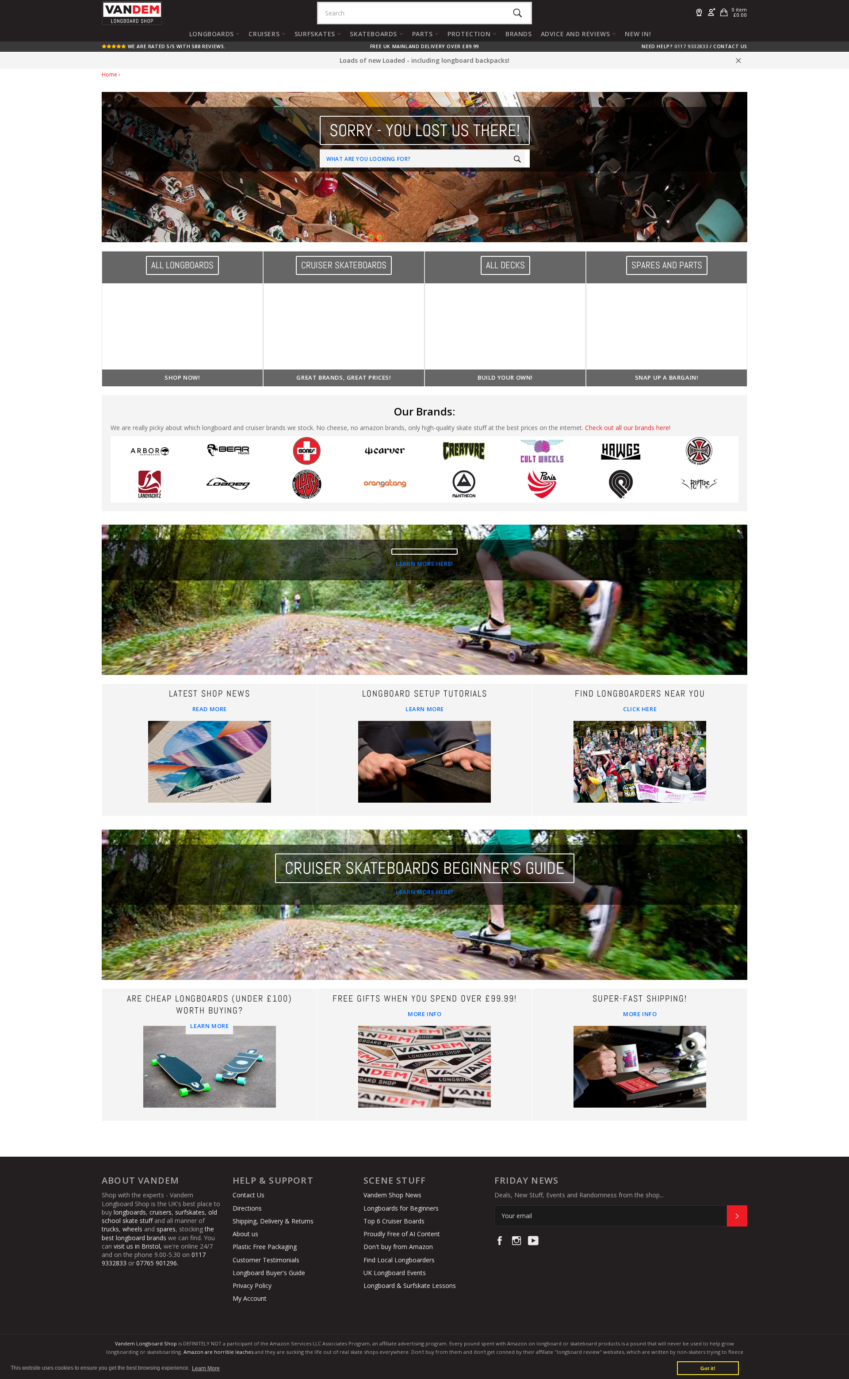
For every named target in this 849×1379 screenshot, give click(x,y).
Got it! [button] (707, 1368)
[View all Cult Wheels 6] (542, 452)
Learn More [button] (206, 1368)
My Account (250, 1298)
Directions (247, 1208)
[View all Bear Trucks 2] (228, 452)
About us (245, 1234)
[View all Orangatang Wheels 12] (385, 486)
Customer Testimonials (266, 1260)
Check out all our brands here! (627, 427)
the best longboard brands (158, 1233)
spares (166, 1229)
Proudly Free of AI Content (401, 1234)
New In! (638, 34)
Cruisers (265, 34)
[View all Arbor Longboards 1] (150, 452)
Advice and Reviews (576, 34)
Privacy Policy (252, 1285)
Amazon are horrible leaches (218, 1352)
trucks (110, 1229)
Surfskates (315, 34)
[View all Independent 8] (699, 452)
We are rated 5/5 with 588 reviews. (176, 46)
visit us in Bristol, (138, 1246)
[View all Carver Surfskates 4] (385, 452)
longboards (130, 1212)
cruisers (160, 1212)
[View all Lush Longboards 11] (307, 486)
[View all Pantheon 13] (463, 486)
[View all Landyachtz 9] (150, 486)
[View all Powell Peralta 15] (620, 486)
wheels (133, 1229)
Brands (518, 34)
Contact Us (730, 46)
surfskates (190, 1212)
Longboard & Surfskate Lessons (409, 1285)
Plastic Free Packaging (265, 1246)
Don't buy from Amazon (398, 1246)
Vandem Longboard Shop (146, 1343)
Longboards (212, 34)
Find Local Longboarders (399, 1260)
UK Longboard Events (394, 1273)
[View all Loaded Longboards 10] (228, 486)
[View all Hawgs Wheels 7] (620, 452)
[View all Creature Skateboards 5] (463, 452)
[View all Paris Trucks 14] (542, 486)
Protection (470, 34)
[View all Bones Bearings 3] (307, 452)
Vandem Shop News (392, 1195)
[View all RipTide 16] (699, 486)
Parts (423, 34)
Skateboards (374, 34)
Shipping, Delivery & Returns (273, 1221)
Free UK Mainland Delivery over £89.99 (424, 46)
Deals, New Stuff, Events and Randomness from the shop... (579, 1195)
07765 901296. (157, 1263)
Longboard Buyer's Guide (269, 1273)
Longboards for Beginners (401, 1208)
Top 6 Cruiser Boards (393, 1221)
